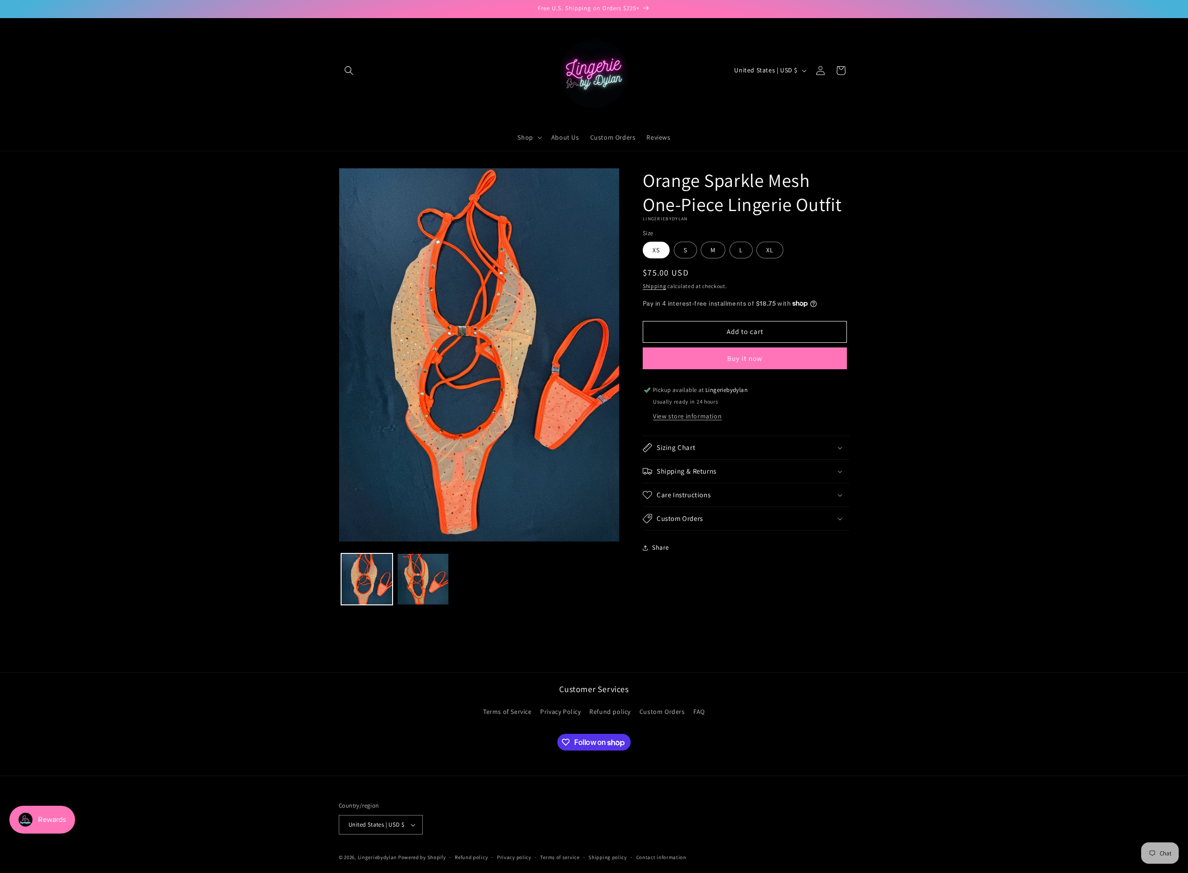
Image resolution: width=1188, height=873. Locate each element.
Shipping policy (607, 857)
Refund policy (610, 711)
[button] (349, 70)
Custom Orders (662, 711)
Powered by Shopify (422, 857)
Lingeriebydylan (377, 857)
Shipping (654, 285)
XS (656, 250)
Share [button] (660, 547)
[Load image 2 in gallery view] (423, 579)
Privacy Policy (560, 711)
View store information (687, 416)
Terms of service (559, 857)
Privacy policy (514, 857)
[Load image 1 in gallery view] (367, 579)
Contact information (661, 857)
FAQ (699, 711)
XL (770, 250)
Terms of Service (507, 711)
